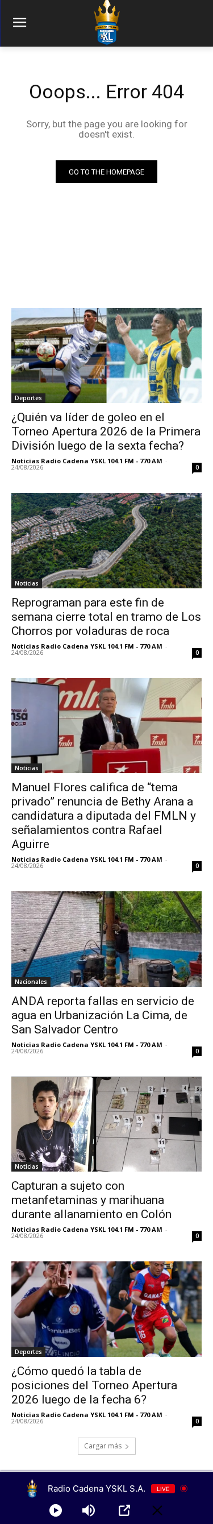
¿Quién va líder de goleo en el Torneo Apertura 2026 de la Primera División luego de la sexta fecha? (106, 431)
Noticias (27, 583)
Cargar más (103, 1446)
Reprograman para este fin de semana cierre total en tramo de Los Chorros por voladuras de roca (106, 617)
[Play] (56, 1510)
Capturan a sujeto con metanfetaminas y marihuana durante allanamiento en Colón (91, 1200)
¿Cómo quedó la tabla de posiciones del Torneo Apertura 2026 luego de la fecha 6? (94, 1385)
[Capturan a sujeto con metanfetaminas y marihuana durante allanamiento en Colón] (106, 1124)
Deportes (28, 398)
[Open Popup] (124, 1510)
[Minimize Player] (157, 1510)
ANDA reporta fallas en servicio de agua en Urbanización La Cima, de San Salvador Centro (102, 1015)
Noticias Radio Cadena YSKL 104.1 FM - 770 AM (86, 460)
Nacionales (31, 982)
